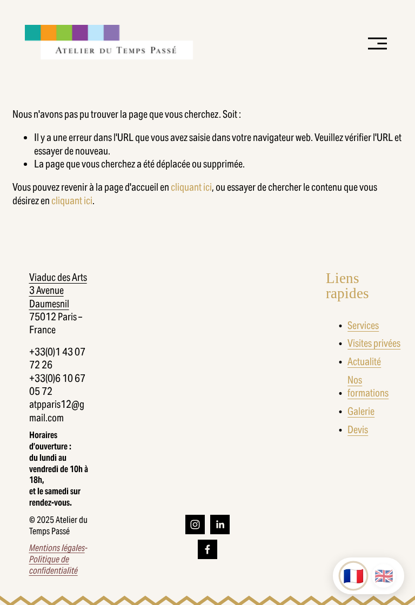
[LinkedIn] (220, 524)
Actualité (364, 361)
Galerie (360, 411)
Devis (357, 429)
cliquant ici (191, 186)
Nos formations (368, 386)
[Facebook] (207, 549)
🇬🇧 (383, 576)
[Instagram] (195, 524)
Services (363, 325)
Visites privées (373, 343)
